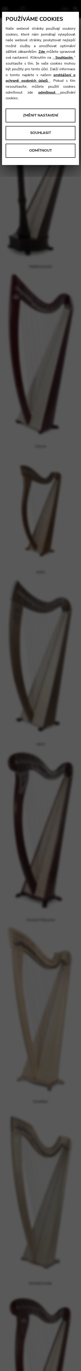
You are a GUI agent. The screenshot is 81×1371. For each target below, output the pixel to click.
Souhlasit (40, 132)
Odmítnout (40, 150)
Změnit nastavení (40, 115)
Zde (42, 51)
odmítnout (49, 92)
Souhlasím (64, 57)
